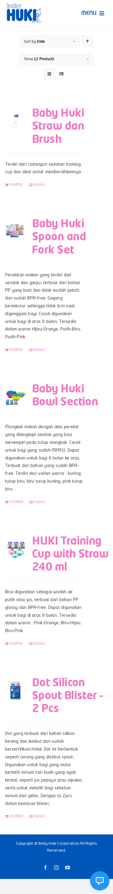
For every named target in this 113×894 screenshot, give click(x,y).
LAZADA (16, 502)
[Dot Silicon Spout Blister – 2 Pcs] (15, 689)
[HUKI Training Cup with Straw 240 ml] (15, 547)
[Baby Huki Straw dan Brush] (15, 119)
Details (39, 185)
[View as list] (61, 74)
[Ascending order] (87, 41)
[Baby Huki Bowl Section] (15, 395)
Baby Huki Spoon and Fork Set (59, 237)
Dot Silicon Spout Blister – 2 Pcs (67, 696)
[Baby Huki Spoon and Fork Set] (15, 230)
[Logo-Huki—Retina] (24, 5)
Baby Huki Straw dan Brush (58, 126)
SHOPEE (16, 185)
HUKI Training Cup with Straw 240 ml (70, 554)
